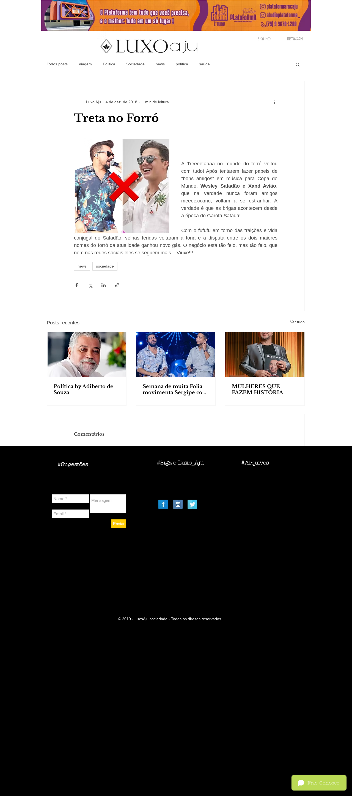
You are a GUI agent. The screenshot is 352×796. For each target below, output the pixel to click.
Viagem (85, 64)
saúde (204, 64)
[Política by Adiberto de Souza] (86, 354)
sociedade (105, 266)
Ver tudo (297, 322)
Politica (109, 64)
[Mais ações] (274, 102)
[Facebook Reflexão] (163, 504)
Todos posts (57, 64)
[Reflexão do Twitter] (192, 504)
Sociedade (135, 64)
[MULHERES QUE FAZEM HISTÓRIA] (264, 354)
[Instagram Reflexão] (178, 504)
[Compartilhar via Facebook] (76, 285)
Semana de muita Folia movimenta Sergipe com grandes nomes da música (175, 389)
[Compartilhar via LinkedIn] (103, 285)
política (182, 64)
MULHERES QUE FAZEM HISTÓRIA (257, 389)
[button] (297, 64)
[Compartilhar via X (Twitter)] (90, 285)
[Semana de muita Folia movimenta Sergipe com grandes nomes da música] (175, 354)
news (160, 64)
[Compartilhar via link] (117, 285)
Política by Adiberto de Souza (83, 389)
